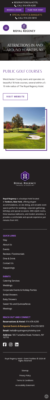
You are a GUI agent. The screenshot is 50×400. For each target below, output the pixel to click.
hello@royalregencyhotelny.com (25, 330)
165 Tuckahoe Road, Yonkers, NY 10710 (23, 336)
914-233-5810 (37, 326)
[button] (6, 28)
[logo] (24, 28)
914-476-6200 (32, 321)
